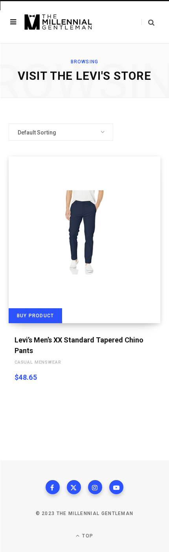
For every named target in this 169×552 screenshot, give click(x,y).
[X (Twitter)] (74, 487)
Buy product (35, 315)
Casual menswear (38, 362)
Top (87, 536)
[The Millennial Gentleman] (58, 22)
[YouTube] (116, 487)
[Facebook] (53, 487)
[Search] (147, 22)
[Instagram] (95, 487)
